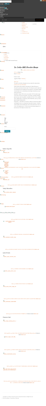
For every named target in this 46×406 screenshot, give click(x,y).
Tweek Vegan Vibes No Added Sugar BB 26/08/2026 (24, 349)
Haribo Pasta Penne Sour (21, 283)
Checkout (2, 17)
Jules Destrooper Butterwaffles (18, 313)
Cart (1, 16)
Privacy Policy (12, 398)
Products (3, 5)
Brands (2, 7)
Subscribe (7, 131)
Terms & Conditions (6, 398)
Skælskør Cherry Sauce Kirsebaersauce (22, 185)
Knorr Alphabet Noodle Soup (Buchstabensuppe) (21, 249)
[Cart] (5, 8)
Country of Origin (17, 78)
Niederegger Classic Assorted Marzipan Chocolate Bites (23, 167)
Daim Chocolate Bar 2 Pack (22, 219)
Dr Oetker (18, 73)
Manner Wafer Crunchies (21, 177)
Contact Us (4, 14)
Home (2, 4)
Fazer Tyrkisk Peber (22, 204)
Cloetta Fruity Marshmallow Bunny (23, 366)
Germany (23, 78)
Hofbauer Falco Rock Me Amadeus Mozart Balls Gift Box (22, 157)
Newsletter (4, 9)
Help (1, 12)
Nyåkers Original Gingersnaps (22, 234)
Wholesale (17, 398)
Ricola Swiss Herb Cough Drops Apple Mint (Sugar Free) (22, 298)
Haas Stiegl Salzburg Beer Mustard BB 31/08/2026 (24, 333)
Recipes (2, 11)
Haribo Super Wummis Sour (22, 268)
